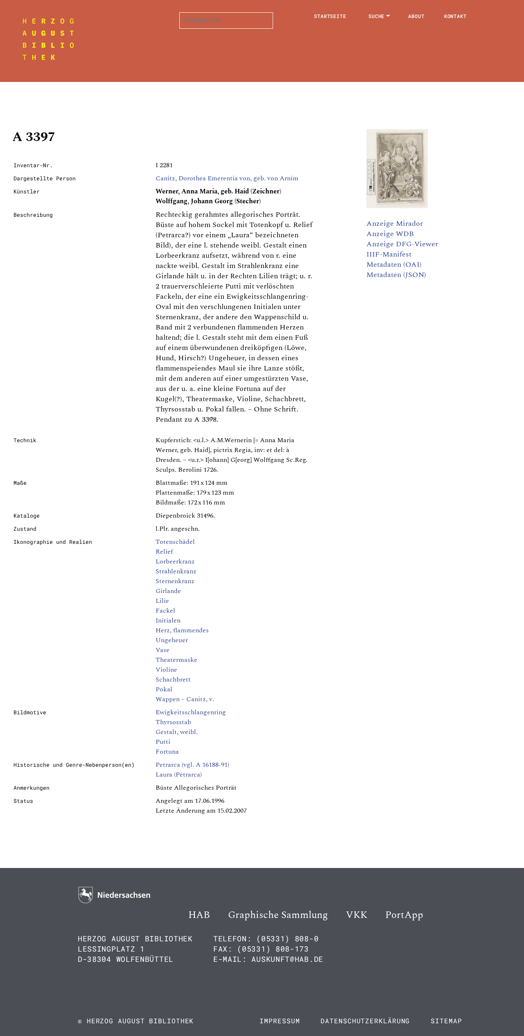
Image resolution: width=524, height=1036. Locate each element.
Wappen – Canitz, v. (185, 699)
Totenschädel (175, 542)
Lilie (162, 601)
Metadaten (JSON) (396, 274)
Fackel (165, 611)
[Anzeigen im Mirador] (397, 206)
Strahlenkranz (176, 571)
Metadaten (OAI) (394, 264)
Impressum (280, 1020)
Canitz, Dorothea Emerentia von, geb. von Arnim (227, 178)
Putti (163, 742)
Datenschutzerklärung (365, 1020)
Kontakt (455, 16)
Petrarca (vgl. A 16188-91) (192, 765)
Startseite (330, 16)
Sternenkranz (175, 581)
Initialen (168, 620)
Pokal (164, 689)
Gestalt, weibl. (177, 732)
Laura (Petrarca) (179, 774)
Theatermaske (176, 660)
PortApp (404, 915)
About (416, 16)
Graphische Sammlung (278, 915)
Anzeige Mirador (394, 223)
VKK (356, 915)
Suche (376, 16)
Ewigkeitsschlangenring (191, 712)
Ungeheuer (172, 640)
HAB (199, 915)
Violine (166, 670)
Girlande (168, 591)
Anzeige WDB (390, 233)
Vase (162, 650)
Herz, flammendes (182, 630)
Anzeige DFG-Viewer (402, 244)
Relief (164, 552)
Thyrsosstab (173, 722)
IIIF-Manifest (388, 254)
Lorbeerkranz (175, 561)
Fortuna (167, 752)
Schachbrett (173, 679)
